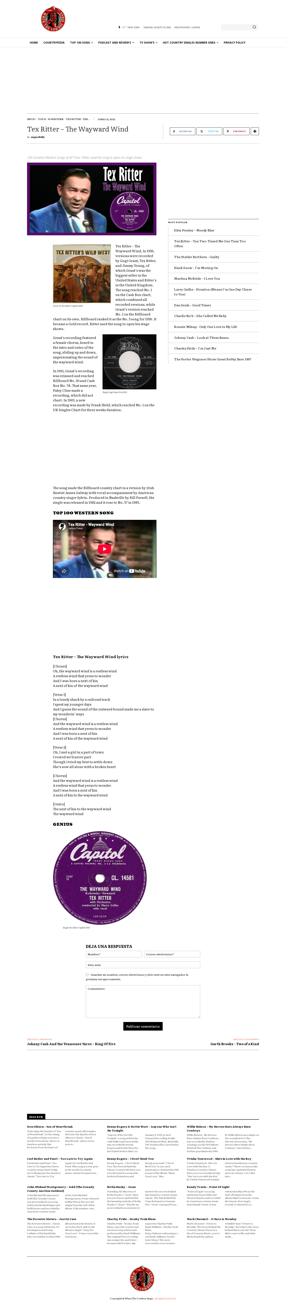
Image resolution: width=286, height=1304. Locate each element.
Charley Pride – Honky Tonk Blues (131, 1219)
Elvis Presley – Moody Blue (194, 230)
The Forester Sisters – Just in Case (51, 1219)
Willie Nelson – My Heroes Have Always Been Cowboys (219, 1128)
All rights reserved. (165, 1298)
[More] (255, 131)
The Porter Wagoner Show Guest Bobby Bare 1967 (212, 359)
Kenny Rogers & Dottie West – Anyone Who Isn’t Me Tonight (141, 1128)
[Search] (254, 27)
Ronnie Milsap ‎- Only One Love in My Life (205, 326)
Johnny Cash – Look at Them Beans (201, 337)
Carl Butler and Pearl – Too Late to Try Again (60, 1158)
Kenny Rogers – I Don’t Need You (130, 1158)
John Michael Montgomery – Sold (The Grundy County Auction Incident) (60, 1189)
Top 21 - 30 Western (50, 119)
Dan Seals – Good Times (192, 305)
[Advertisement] (143, 76)
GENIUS (63, 824)
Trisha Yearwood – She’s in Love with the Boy (219, 1158)
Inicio (31, 119)
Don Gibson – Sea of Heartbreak (50, 1126)
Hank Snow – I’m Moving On (196, 267)
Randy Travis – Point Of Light (208, 1187)
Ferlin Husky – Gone (121, 1187)
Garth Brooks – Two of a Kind (235, 1043)
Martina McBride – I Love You (197, 278)
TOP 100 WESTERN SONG (83, 513)
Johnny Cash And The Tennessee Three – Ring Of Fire (71, 1043)
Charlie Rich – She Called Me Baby (200, 315)
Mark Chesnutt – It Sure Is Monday (211, 1219)
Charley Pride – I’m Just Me (195, 348)
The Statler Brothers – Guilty (196, 256)
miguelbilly (38, 137)
